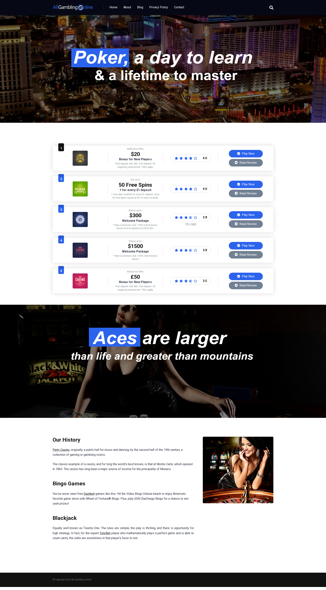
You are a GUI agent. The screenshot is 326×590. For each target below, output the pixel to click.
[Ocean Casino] (80, 195)
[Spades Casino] (80, 287)
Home (113, 7)
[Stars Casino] (80, 257)
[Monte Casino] (80, 226)
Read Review (248, 162)
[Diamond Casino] (80, 164)
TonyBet (105, 533)
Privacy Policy (158, 7)
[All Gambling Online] (73, 6)
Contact (179, 7)
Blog (140, 7)
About (127, 7)
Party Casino (61, 450)
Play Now (247, 153)
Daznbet (89, 494)
